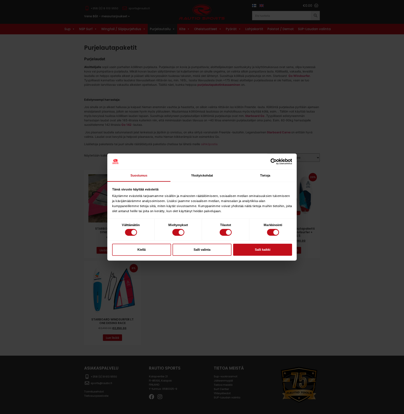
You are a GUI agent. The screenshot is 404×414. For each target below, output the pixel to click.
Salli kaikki (262, 249)
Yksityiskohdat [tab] (202, 175)
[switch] (178, 232)
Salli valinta (202, 249)
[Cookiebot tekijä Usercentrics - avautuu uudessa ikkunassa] (273, 161)
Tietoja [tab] (265, 175)
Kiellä (141, 249)
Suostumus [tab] (139, 175)
